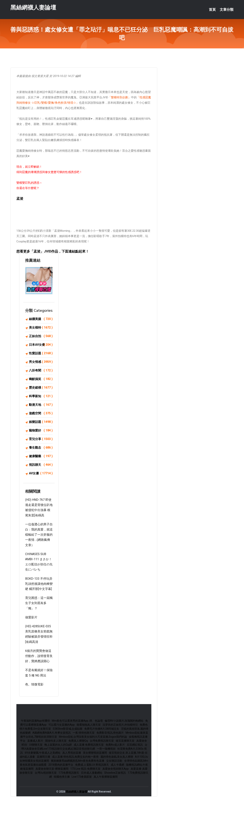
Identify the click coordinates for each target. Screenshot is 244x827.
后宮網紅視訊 (135, 744)
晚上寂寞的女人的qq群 (58, 744)
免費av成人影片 (115, 744)
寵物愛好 (41, 430)
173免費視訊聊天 (69, 772)
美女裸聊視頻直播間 (95, 752)
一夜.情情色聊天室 (84, 732)
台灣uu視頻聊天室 (46, 772)
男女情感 (41, 362)
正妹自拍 (41, 336)
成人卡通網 (117, 764)
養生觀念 (41, 447)
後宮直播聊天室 (125, 740)
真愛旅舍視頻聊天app (115, 768)
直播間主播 (43, 756)
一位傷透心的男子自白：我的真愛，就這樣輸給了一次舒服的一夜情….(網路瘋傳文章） (39, 534)
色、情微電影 (34, 684)
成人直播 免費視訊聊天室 (89, 744)
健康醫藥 (41, 456)
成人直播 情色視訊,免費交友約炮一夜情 (75, 756)
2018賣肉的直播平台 (60, 764)
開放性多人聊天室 (56, 740)
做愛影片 (31, 617)
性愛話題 (41, 353)
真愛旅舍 (141, 740)
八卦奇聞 (41, 370)
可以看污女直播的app (61, 724)
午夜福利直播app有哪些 (35, 720)
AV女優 (41, 473)
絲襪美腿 (41, 319)
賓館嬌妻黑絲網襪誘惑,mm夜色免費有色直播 (77, 760)
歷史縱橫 (41, 387)
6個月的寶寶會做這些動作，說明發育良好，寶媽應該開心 (39, 656)
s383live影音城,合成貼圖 (67, 728)
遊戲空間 (41, 413)
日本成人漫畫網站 (91, 772)
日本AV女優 (41, 344)
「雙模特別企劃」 (119, 97)
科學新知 (41, 396)
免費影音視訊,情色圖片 (110, 732)
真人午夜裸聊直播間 (106, 776)
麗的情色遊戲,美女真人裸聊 (116, 756)
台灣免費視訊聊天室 (102, 740)
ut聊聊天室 (36, 744)
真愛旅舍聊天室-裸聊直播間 (51, 768)
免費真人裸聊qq (78, 740)
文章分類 (227, 9)
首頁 (212, 9)
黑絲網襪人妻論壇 (33, 7)
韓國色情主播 (62, 776)
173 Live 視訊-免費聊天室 (85, 768)
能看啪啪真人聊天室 (89, 724)
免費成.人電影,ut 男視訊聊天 (92, 764)
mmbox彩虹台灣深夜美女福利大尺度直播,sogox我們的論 (93, 736)
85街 (24, 744)
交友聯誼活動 (114, 760)
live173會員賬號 (82, 776)
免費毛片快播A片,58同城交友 (101, 728)
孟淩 (37, 251)
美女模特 (41, 327)
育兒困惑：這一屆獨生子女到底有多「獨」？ (39, 603)
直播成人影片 (35, 740)
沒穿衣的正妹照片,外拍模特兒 (120, 724)
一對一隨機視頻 (106, 748)
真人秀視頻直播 (71, 752)
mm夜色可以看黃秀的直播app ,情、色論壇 (77, 720)
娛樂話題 (41, 422)
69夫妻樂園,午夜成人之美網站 (42, 752)
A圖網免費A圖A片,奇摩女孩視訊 (51, 732)
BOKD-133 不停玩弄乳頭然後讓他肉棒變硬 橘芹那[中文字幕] (39, 584)
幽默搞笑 (41, 379)
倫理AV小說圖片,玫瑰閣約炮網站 (124, 720)
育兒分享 (41, 439)
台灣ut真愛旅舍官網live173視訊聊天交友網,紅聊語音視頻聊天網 (84, 746)
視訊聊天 (41, 464)
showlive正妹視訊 (115, 772)
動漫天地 (41, 404)
